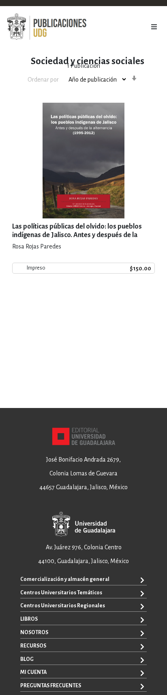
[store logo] (46, 26)
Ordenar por (43, 79)
